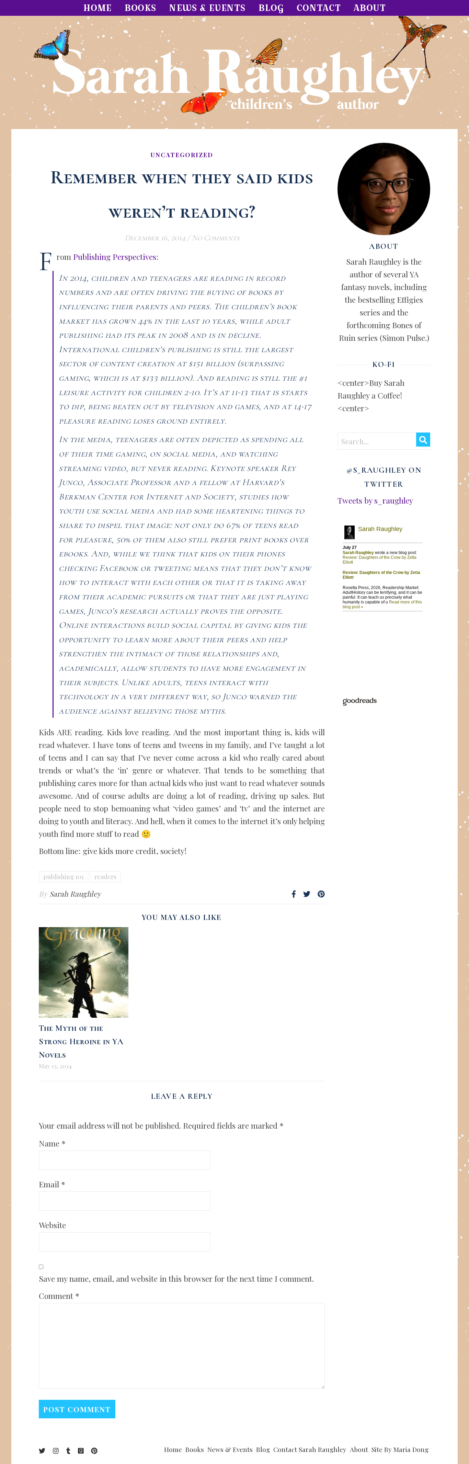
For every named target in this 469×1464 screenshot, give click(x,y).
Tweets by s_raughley (375, 500)
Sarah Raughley (75, 893)
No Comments (215, 238)
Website (52, 1225)
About (370, 7)
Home (97, 7)
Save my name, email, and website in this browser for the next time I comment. (176, 1278)
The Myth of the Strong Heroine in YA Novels (81, 1041)
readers (105, 877)
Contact (319, 7)
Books (140, 7)
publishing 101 (63, 877)
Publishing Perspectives (114, 256)
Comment (59, 1295)
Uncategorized (181, 155)
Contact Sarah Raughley (309, 1449)
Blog (271, 7)
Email (52, 1184)
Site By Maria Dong (399, 1449)
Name (52, 1143)
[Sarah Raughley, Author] (234, 72)
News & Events (207, 7)
